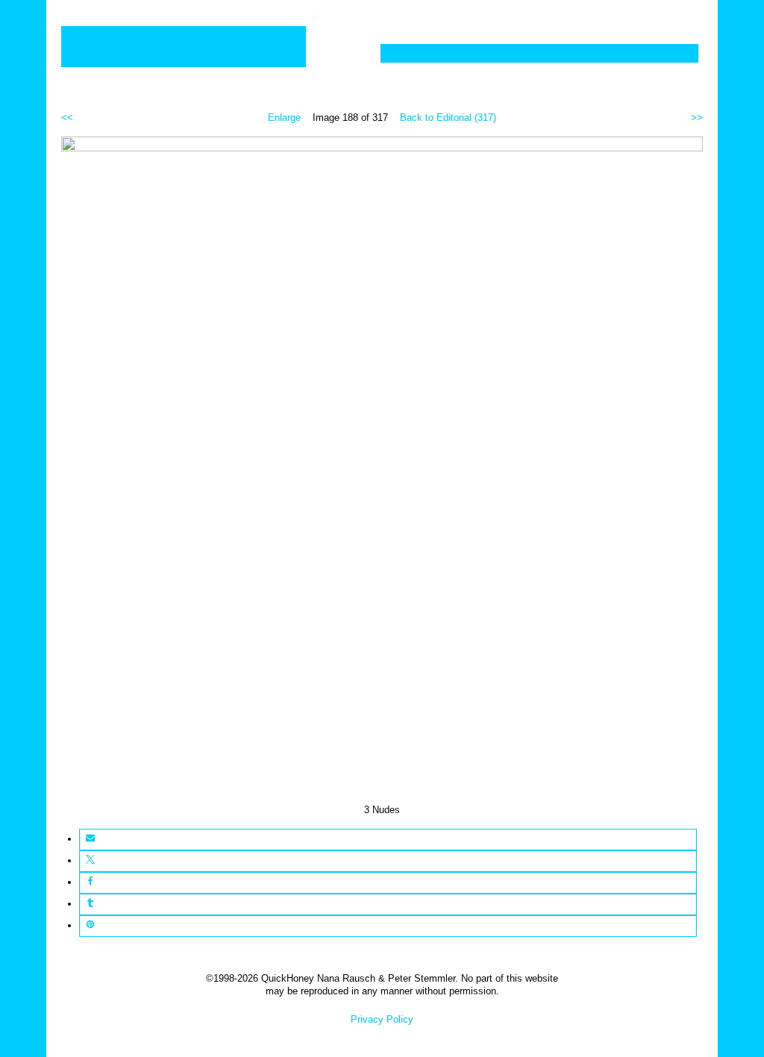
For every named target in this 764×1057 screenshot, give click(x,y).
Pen (531, 53)
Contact (657, 53)
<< (67, 117)
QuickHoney (183, 46)
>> (697, 117)
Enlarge (284, 117)
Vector (474, 53)
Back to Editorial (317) (448, 117)
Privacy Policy (382, 1019)
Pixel (410, 53)
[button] (90, 839)
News (585, 53)
